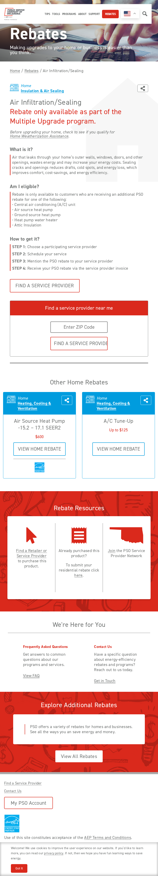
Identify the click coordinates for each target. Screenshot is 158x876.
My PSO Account (28, 803)
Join (111, 550)
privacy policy (53, 853)
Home (15, 70)
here (78, 575)
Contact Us (12, 791)
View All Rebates (79, 756)
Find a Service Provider (44, 285)
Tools (56, 14)
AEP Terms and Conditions (107, 837)
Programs (69, 14)
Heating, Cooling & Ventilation (34, 406)
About (82, 14)
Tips (47, 14)
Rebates (110, 14)
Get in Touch (104, 680)
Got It (19, 868)
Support (94, 14)
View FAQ (31, 675)
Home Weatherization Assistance (39, 136)
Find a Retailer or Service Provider (31, 553)
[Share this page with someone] (142, 88)
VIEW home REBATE (39, 449)
